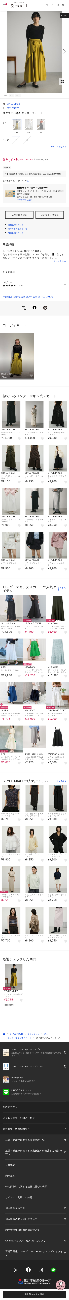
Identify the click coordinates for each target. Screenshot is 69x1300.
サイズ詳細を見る (58, 147)
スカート (48, 1034)
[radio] (16, 126)
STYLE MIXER (13, 104)
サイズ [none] (6, 140)
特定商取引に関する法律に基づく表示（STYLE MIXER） (28, 297)
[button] (34, 52)
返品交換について (15, 233)
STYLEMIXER (13, 108)
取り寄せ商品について (17, 229)
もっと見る (59, 261)
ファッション (33, 1034)
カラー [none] (6, 123)
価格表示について (15, 225)
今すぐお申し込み (24, 200)
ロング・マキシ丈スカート (19, 1038)
